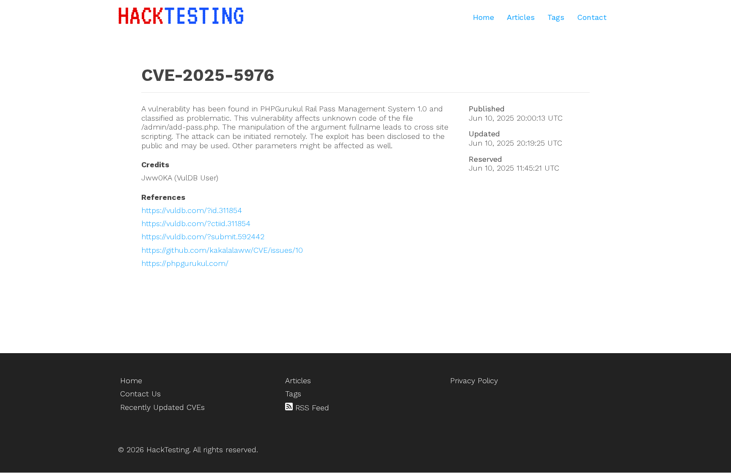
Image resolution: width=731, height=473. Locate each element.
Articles (521, 17)
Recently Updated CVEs (162, 407)
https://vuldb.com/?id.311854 (191, 210)
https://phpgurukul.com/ (184, 263)
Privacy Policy (474, 380)
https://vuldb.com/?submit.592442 (202, 236)
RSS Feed (311, 407)
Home (483, 17)
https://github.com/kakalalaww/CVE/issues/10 (222, 250)
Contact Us (140, 393)
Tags (555, 17)
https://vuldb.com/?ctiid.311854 (195, 223)
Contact (592, 17)
